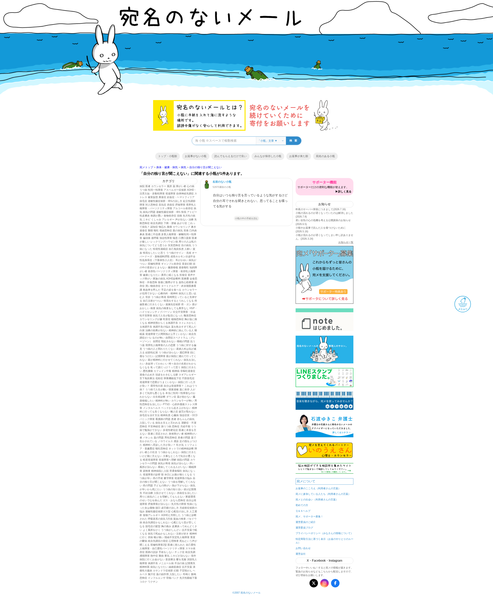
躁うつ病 (166, 426)
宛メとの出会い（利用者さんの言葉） (317, 499)
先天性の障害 (178, 504)
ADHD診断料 (173, 278)
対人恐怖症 (151, 204)
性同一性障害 (155, 189)
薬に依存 (184, 389)
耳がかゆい (181, 260)
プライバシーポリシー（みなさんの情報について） (324, 533)
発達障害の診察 (151, 474)
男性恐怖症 (170, 437)
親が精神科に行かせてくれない (165, 359)
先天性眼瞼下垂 (188, 577)
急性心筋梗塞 (186, 282)
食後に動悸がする (168, 282)
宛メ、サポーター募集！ (309, 516)
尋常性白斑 (156, 385)
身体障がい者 (176, 433)
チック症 (179, 552)
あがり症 (182, 223)
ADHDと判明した (171, 515)
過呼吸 (155, 238)
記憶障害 (160, 356)
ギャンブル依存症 (171, 263)
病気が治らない (180, 463)
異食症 (162, 197)
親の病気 (178, 230)
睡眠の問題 (183, 341)
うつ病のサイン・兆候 (178, 252)
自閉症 (156, 341)
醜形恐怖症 (190, 315)
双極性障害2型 (158, 544)
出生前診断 (159, 396)
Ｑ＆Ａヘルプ (303, 510)
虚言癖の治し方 (170, 507)
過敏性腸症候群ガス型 (157, 511)
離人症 (174, 411)
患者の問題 (184, 437)
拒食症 (183, 274)
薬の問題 (159, 437)
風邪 (169, 186)
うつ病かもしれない (169, 452)
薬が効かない (184, 396)
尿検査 (146, 470)
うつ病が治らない (169, 352)
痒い (192, 463)
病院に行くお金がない (152, 559)
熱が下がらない (180, 485)
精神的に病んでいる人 (181, 330)
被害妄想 (153, 197)
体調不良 (153, 563)
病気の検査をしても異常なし (172, 308)
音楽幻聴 (187, 263)
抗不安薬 (187, 566)
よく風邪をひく (151, 530)
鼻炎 (142, 234)
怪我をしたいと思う (154, 252)
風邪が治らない (148, 467)
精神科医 (145, 566)
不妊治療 (148, 493)
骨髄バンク (172, 577)
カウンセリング (181, 226)
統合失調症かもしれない (156, 522)
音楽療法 (170, 559)
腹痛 (169, 226)
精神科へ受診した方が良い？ (159, 444)
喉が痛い (159, 537)
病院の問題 (183, 459)
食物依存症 (170, 215)
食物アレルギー (151, 515)
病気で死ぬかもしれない (161, 533)
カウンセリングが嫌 (151, 319)
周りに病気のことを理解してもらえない (162, 496)
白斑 (142, 330)
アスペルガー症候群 (175, 189)
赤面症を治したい (187, 493)
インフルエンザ (156, 577)
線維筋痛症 (175, 566)
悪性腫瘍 (148, 371)
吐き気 (180, 444)
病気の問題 (149, 212)
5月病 (169, 518)
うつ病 (143, 189)
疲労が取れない (187, 411)
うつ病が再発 (158, 297)
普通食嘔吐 (175, 470)
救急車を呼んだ (151, 289)
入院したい (175, 574)
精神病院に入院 (160, 470)
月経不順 (185, 426)
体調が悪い (156, 215)
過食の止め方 (147, 374)
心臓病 (175, 415)
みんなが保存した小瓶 (267, 156)
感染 (176, 441)
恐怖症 (175, 426)
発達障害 (170, 193)
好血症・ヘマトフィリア (181, 197)
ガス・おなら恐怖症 (174, 500)
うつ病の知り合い (173, 489)
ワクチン (153, 581)
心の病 (190, 186)
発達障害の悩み (183, 478)
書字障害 (169, 478)
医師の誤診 (151, 552)
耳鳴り (186, 574)
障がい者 (181, 186)
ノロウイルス (165, 441)
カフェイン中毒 (162, 371)
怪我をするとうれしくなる (179, 300)
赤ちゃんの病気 (186, 419)
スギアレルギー (187, 374)
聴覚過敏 (174, 389)
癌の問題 (148, 485)
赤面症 (170, 204)
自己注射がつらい (153, 300)
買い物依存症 (152, 285)
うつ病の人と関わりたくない (159, 348)
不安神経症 (154, 426)
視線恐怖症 (165, 230)
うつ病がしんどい (171, 530)
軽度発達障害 (150, 459)
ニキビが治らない (180, 555)
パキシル (148, 437)
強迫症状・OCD (188, 415)
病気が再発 (164, 463)
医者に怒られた (176, 544)
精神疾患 (165, 415)
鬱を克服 (181, 559)
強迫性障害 (165, 238)
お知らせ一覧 (345, 242)
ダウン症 (171, 396)
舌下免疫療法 (147, 378)
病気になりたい (159, 566)
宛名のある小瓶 (325, 156)
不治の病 (179, 563)
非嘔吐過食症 (187, 371)
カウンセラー (158, 186)
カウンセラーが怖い (182, 400)
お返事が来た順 (298, 156)
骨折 (147, 297)
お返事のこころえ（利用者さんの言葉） (318, 488)
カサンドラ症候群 (163, 570)
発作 (193, 555)
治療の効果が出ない (156, 330)
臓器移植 (173, 267)
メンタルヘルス (151, 407)
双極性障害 (154, 263)
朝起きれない (168, 341)
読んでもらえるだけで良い (230, 156)
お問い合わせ (303, 548)
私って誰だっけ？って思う (165, 367)
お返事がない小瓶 (195, 156)
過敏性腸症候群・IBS (168, 212)
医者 (147, 186)
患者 (173, 419)
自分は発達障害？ (174, 385)
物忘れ (162, 226)
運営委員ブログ (304, 527)
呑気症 (162, 204)
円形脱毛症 (188, 378)
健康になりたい (151, 274)
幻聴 (176, 570)
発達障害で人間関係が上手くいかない (166, 334)
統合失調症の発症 (158, 540)
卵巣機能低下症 (172, 378)
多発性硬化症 (170, 430)
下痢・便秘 (170, 223)
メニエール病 (166, 563)
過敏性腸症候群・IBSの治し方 (165, 201)
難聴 (150, 230)
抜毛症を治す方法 (150, 415)
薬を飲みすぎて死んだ (183, 326)
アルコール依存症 (183, 208)
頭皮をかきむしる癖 (166, 374)
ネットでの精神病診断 (181, 448)
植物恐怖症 (177, 319)
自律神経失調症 (185, 193)
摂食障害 (180, 204)
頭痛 (179, 215)
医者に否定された (158, 433)
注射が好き (182, 533)
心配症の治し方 (180, 511)
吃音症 (166, 319)
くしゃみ (156, 219)
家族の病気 (159, 278)
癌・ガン (186, 304)
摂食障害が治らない (159, 504)
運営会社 (301, 553)
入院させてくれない (165, 493)
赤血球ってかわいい (156, 363)
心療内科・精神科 (168, 293)
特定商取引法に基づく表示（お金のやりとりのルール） (324, 541)
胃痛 (186, 230)
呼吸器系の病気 (156, 518)
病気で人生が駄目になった (168, 315)
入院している (147, 422)
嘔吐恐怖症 (161, 448)
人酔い (188, 249)
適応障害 (184, 352)
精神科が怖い (162, 400)
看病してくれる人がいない (173, 467)
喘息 (175, 238)
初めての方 (302, 505)
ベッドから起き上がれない (176, 407)
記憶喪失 (190, 563)
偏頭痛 (146, 238)
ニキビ (146, 219)
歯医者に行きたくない (152, 304)
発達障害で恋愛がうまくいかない (158, 382)
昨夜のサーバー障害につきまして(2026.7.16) (321, 209)
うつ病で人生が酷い (156, 389)
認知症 (154, 226)
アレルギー (168, 219)
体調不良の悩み (161, 326)
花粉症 (159, 378)
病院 (142, 186)
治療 (191, 219)
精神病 (175, 371)
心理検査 (174, 540)
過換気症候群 (172, 304)
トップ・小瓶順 (167, 156)
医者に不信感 (152, 234)
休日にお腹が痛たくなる (178, 474)
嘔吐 (156, 230)
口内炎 (193, 230)
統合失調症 (156, 223)
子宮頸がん (185, 570)
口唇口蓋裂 (185, 238)
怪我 (183, 212)
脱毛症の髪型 (152, 526)
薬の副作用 (162, 574)
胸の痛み (166, 526)
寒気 (166, 555)
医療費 (185, 278)
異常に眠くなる (170, 274)
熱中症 (154, 555)
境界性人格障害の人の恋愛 (160, 345)
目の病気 (186, 245)
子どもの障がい (162, 485)
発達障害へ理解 (167, 459)
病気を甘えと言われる (167, 422)
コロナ (143, 581)
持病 (150, 537)
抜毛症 (143, 201)
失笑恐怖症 (174, 245)
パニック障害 (147, 419)
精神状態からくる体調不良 (163, 322)
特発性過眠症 (160, 249)
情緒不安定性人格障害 (176, 537)
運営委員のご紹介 (306, 522)
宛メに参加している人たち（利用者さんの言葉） (323, 494)
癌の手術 (158, 478)
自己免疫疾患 (176, 249)
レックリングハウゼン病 (164, 241)
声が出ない (181, 219)
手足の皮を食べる (171, 289)
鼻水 (193, 226)
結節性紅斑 (151, 352)
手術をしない (166, 552)
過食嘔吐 (184, 267)
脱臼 (157, 507)
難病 (161, 555)
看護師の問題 (162, 419)
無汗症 (151, 574)
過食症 (143, 230)
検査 (152, 308)
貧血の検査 (179, 518)
